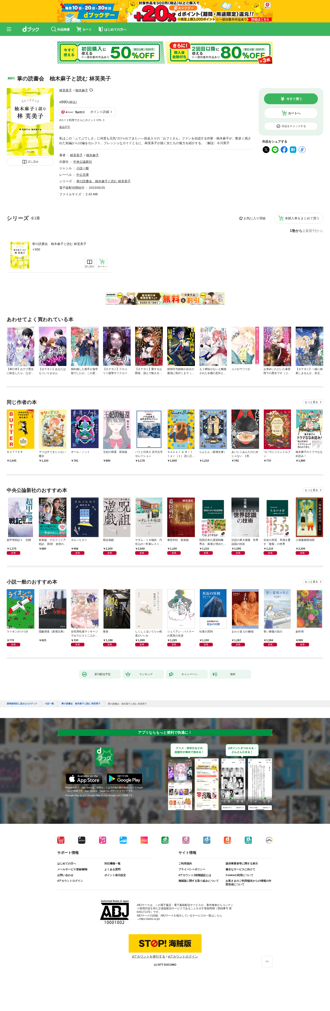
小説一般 (82, 168)
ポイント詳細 (99, 112)
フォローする (91, 90)
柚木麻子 (81, 90)
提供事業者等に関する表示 (242, 863)
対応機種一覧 (112, 863)
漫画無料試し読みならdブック (22, 704)
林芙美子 (65, 90)
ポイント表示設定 (115, 875)
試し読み (33, 161)
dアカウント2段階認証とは (194, 875)
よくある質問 (112, 869)
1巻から (296, 231)
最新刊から (314, 231)
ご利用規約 (185, 863)
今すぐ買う (294, 99)
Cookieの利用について (239, 875)
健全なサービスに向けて (240, 869)
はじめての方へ (66, 863)
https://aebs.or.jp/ (149, 919)
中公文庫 (82, 174)
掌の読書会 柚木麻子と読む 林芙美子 (59, 244)
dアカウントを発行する (148, 956)
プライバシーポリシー (191, 869)
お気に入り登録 (255, 218)
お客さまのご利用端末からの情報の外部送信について (248, 882)
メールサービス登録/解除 (72, 869)
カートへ (294, 113)
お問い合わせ (65, 875)
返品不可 (64, 127)
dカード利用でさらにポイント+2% (80, 120)
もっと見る (311, 402)
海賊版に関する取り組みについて (198, 880)
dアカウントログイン (70, 880)
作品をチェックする (294, 126)
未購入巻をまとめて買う (302, 218)
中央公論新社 (82, 161)
